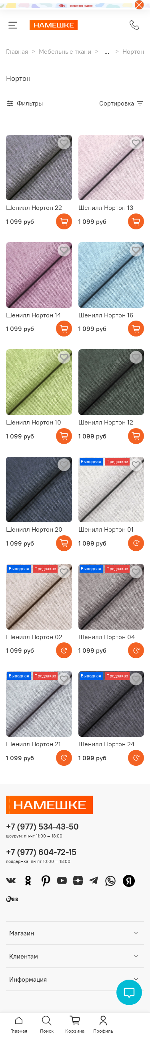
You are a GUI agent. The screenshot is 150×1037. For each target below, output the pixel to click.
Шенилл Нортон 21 (33, 744)
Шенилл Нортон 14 (33, 315)
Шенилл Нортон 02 (34, 637)
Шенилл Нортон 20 (34, 529)
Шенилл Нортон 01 (106, 529)
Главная (17, 51)
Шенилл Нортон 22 (34, 207)
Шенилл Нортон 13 (105, 207)
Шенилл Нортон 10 (33, 422)
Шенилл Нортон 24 (106, 744)
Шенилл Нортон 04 (106, 637)
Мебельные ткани (65, 51)
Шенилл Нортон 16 (106, 315)
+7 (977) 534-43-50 (42, 826)
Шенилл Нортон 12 (105, 422)
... (106, 51)
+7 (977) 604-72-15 (41, 852)
